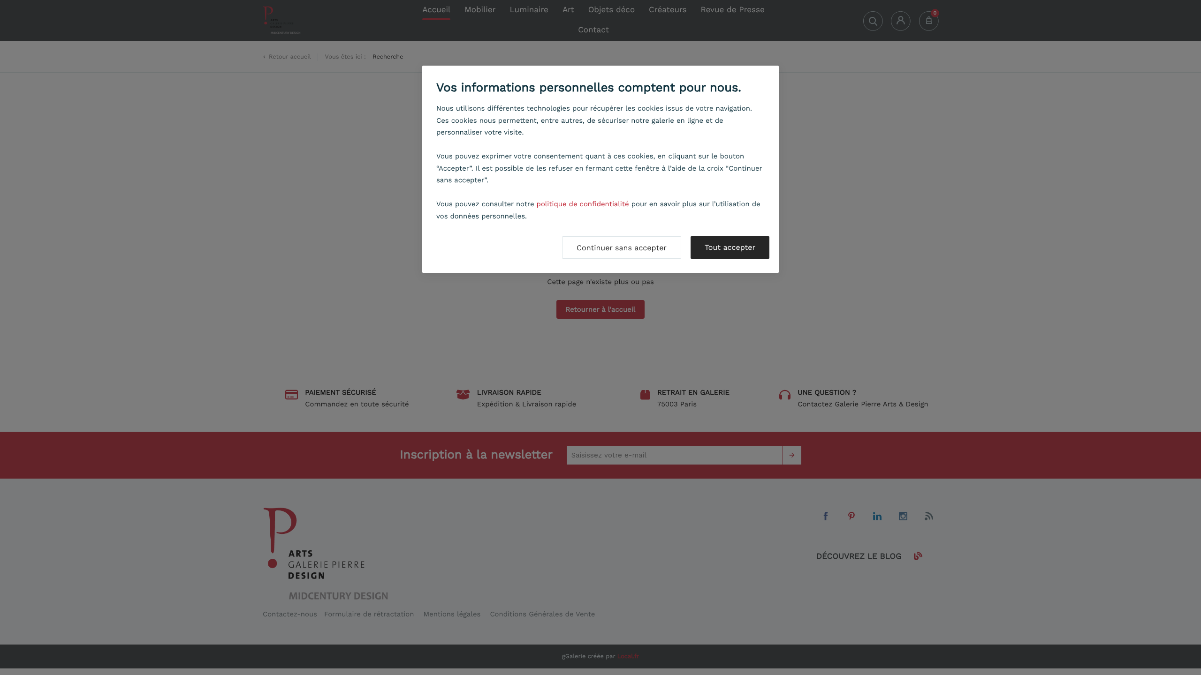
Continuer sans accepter (622, 247)
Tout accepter (730, 247)
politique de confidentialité (583, 204)
